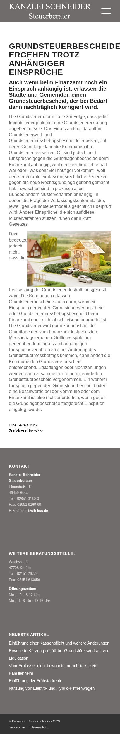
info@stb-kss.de (34, 511)
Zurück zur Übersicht (26, 431)
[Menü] (103, 11)
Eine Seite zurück (23, 425)
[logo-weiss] (49, 11)
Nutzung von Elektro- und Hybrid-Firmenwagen (52, 688)
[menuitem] (103, 11)
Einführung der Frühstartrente (35, 680)
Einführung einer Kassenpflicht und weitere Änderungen (59, 643)
